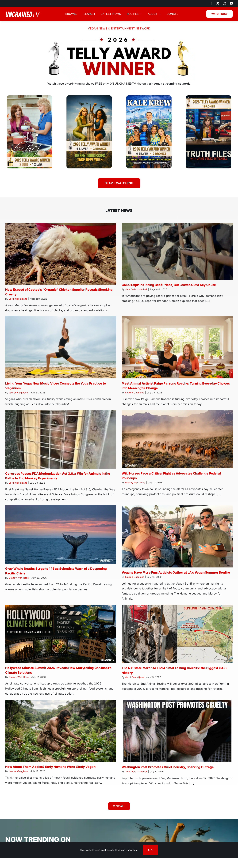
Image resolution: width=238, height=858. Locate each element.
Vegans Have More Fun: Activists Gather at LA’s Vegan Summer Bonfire (176, 572)
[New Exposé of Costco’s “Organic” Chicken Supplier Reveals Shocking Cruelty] (60, 253)
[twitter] (217, 3)
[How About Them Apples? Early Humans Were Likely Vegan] (60, 731)
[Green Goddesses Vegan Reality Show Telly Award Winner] (89, 95)
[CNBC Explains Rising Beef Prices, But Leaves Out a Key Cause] (177, 251)
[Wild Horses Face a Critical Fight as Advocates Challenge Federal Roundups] (177, 439)
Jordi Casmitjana (18, 298)
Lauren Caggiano (18, 392)
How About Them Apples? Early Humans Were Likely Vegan (50, 767)
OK (150, 850)
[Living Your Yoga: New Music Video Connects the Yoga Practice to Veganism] (60, 347)
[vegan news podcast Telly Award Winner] (208, 95)
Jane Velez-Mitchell (136, 289)
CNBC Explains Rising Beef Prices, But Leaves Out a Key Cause (169, 285)
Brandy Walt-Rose (135, 482)
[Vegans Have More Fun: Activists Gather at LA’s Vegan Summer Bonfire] (177, 536)
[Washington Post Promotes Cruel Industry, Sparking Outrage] (177, 731)
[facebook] (211, 3)
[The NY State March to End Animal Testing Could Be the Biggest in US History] (177, 634)
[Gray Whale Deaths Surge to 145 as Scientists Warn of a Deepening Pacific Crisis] (60, 534)
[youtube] (231, 3)
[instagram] (224, 3)
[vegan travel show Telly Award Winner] (149, 95)
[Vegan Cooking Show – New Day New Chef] (29, 95)
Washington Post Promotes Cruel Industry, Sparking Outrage (168, 767)
